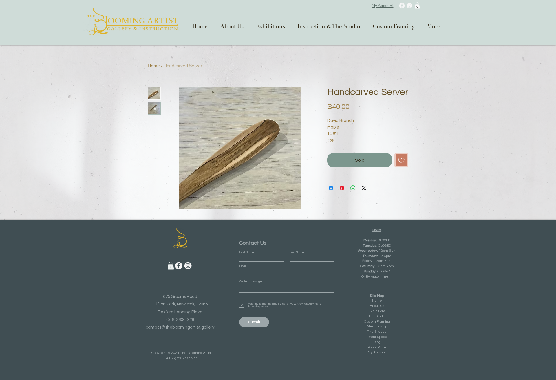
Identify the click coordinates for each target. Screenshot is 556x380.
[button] (417, 5)
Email (243, 266)
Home (154, 65)
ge (384, 347)
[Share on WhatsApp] (353, 187)
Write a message (250, 281)
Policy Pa (375, 347)
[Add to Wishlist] (401, 160)
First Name (246, 252)
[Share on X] (364, 187)
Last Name (297, 252)
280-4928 (185, 319)
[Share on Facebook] (331, 187)
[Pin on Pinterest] (342, 187)
